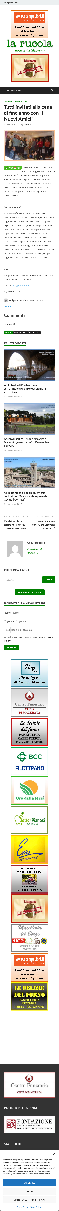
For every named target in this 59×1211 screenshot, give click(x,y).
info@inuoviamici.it (22, 285)
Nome (7, 612)
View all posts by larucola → (35, 550)
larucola (27, 124)
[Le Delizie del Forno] (29, 744)
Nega (29, 1191)
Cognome (9, 621)
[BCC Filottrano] (29, 774)
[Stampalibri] (29, 37)
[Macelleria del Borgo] (29, 951)
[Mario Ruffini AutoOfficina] (29, 892)
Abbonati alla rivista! (29, 592)
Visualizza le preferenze (29, 1199)
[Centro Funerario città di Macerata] (29, 715)
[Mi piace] (6, 300)
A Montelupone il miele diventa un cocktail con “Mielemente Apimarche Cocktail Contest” (26, 496)
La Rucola (34, 332)
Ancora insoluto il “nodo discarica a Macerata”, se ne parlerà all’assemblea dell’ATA (26, 442)
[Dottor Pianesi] (29, 833)
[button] (54, 1153)
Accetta (29, 1182)
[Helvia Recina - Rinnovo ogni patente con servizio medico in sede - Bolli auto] (29, 686)
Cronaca (8, 102)
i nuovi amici (21, 332)
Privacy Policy (35, 1207)
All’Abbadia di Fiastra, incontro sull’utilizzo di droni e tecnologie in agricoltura (25, 388)
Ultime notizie (21, 102)
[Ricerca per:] (29, 579)
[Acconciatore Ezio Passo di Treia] (29, 862)
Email (7, 629)
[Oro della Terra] (29, 803)
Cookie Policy (22, 1207)
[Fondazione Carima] (29, 1132)
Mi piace (8, 306)
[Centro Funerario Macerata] (29, 1096)
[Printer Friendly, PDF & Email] (13, 167)
